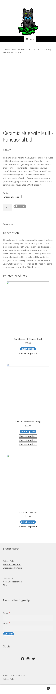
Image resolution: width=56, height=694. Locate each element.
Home (7, 49)
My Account (9, 689)
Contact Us (8, 578)
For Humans (22, 49)
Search (28, 689)
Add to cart (20, 206)
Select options (28, 348)
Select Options (28, 431)
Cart (43, 687)
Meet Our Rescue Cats (12, 581)
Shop (14, 49)
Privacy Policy (9, 561)
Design (6, 193)
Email (6, 623)
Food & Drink (34, 49)
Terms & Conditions (12, 564)
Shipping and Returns (12, 567)
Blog (5, 585)
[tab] (28, 224)
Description (8, 224)
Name (6, 613)
